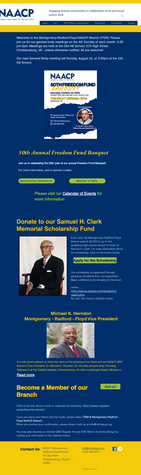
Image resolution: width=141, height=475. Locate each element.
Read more (25, 375)
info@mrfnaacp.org (101, 424)
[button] (70, 104)
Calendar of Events (79, 193)
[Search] (122, 16)
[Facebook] (114, 449)
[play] (119, 72)
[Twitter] (120, 449)
